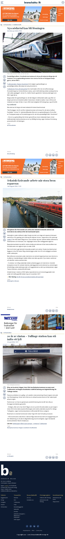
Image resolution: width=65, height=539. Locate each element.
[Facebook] (27, 526)
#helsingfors (10, 281)
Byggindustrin (4, 497)
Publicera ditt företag (45, 497)
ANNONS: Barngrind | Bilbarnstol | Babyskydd (19, 515)
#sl (8, 125)
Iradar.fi (9, 239)
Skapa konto (56, 501)
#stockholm (12, 125)
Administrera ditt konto (57, 498)
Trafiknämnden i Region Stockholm (17, 84)
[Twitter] (38, 526)
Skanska (16, 497)
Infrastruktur (7, 24)
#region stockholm (24, 427)
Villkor (33, 530)
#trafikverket (33, 427)
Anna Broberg (11, 153)
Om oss (29, 497)
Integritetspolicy (26, 530)
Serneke (16, 511)
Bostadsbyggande (18, 507)
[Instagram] (30, 526)
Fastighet (3, 502)
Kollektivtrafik (17, 24)
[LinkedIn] (34, 526)
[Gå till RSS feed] (4, 86)
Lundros (6, 485)
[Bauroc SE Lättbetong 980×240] (32, 14)
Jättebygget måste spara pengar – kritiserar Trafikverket (30, 423)
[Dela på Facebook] (4, 76)
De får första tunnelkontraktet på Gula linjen (30, 277)
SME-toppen (17, 519)
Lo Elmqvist (10, 456)
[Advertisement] (32, 139)
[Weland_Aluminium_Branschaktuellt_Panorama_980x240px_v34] (32, 322)
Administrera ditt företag (44, 500)
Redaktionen (10, 309)
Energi (2, 500)
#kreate (17, 281)
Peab (15, 504)
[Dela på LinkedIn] (4, 83)
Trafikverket (17, 502)
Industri (3, 504)
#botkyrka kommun (12, 427)
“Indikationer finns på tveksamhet (17, 89)
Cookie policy (39, 530)
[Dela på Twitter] (4, 80)
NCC (15, 500)
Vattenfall (16, 509)
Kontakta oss (30, 500)
